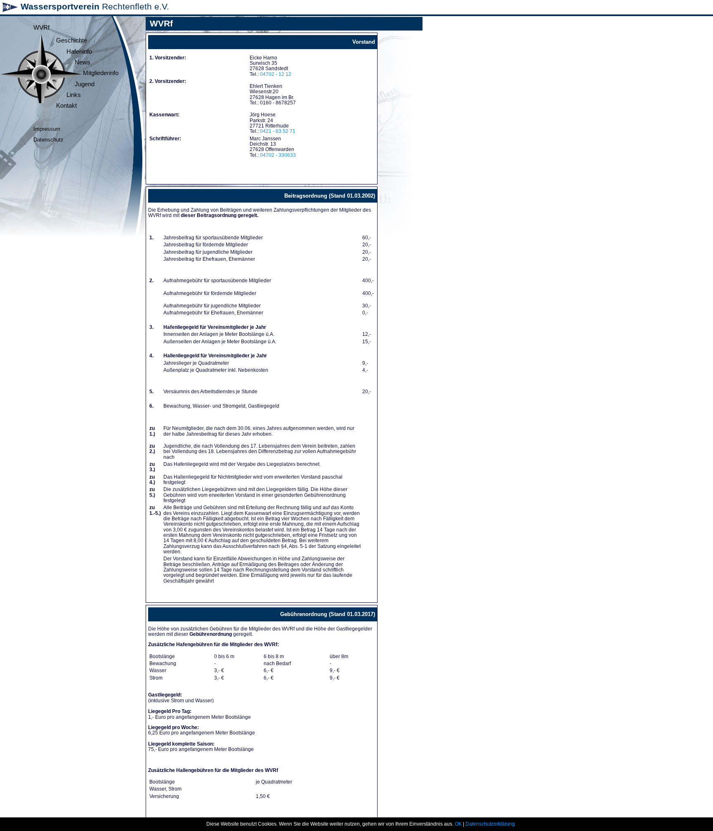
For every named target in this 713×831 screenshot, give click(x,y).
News (82, 62)
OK (458, 824)
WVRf (41, 27)
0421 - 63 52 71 (277, 131)
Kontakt (66, 105)
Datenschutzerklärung (490, 824)
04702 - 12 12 (275, 74)
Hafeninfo (79, 51)
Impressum (46, 129)
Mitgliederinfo (100, 73)
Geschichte (71, 40)
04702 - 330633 (278, 155)
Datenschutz (48, 140)
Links (73, 95)
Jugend (84, 84)
